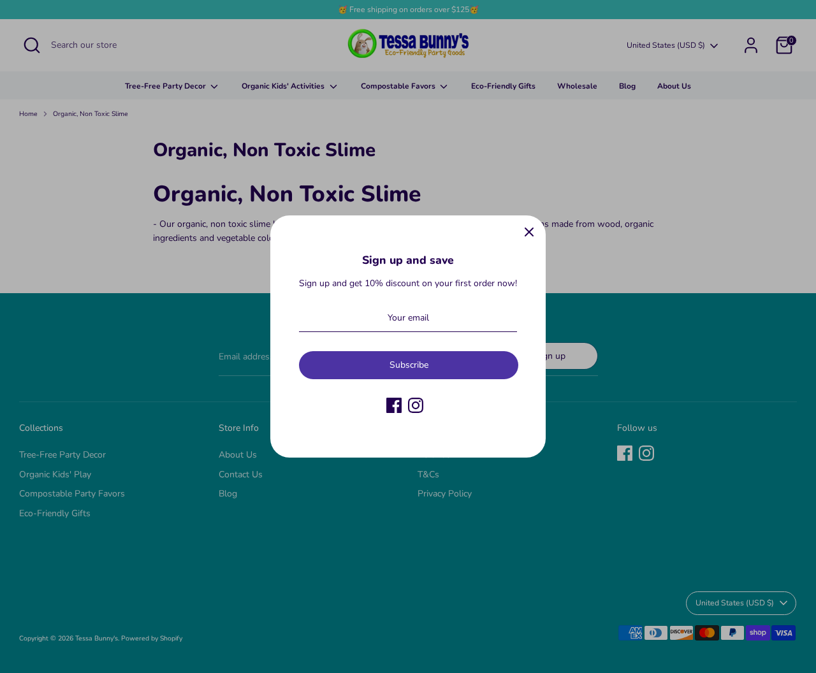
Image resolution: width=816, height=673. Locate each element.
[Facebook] (394, 405)
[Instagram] (415, 405)
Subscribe (409, 365)
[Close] (529, 232)
